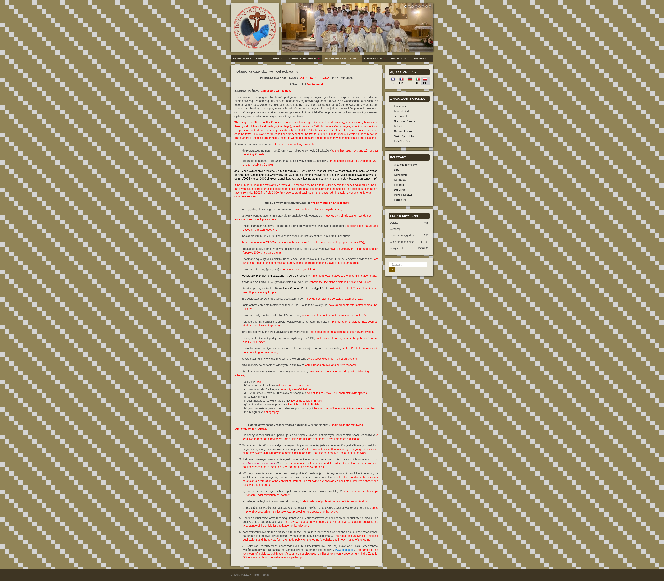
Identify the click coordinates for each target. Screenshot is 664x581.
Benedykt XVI (401, 111)
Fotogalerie (400, 199)
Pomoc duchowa (403, 194)
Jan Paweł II (400, 116)
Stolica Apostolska (404, 136)
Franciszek (400, 106)
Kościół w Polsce (403, 141)
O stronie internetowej (406, 164)
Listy (396, 169)
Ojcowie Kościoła (403, 131)
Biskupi (398, 126)
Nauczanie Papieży (404, 121)
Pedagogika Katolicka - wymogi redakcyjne (266, 71)
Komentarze (400, 174)
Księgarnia (400, 179)
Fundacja (399, 184)
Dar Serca (399, 189)
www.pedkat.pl (344, 549)
